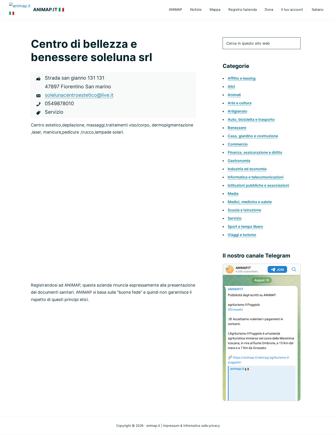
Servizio (235, 218)
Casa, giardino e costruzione (253, 136)
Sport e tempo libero (245, 226)
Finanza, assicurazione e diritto (255, 152)
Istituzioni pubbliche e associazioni (258, 185)
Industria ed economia (247, 168)
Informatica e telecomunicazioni (255, 177)
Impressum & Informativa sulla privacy (191, 425)
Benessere (237, 127)
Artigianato (237, 111)
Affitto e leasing (242, 78)
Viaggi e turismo (242, 234)
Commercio (238, 144)
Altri (231, 86)
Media (233, 193)
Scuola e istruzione (244, 210)
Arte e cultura (239, 103)
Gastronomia (239, 160)
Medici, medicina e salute (250, 201)
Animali (234, 94)
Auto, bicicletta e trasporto (251, 119)
